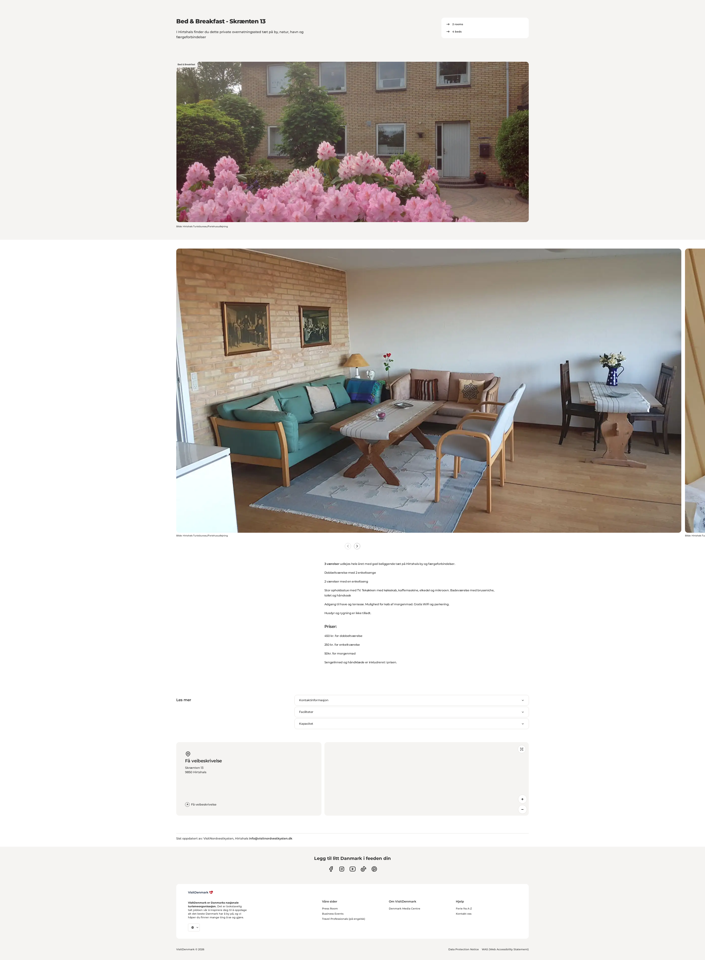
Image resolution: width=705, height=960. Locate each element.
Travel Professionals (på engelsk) (343, 919)
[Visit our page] (342, 869)
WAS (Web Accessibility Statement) (505, 949)
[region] (426, 779)
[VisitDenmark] (200, 892)
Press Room (330, 908)
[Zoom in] (522, 799)
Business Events (333, 913)
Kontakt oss (463, 913)
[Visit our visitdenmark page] (352, 869)
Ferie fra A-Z (464, 908)
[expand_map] (522, 749)
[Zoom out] (522, 809)
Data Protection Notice (463, 949)
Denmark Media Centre (404, 908)
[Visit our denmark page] (331, 869)
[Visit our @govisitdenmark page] (363, 869)
